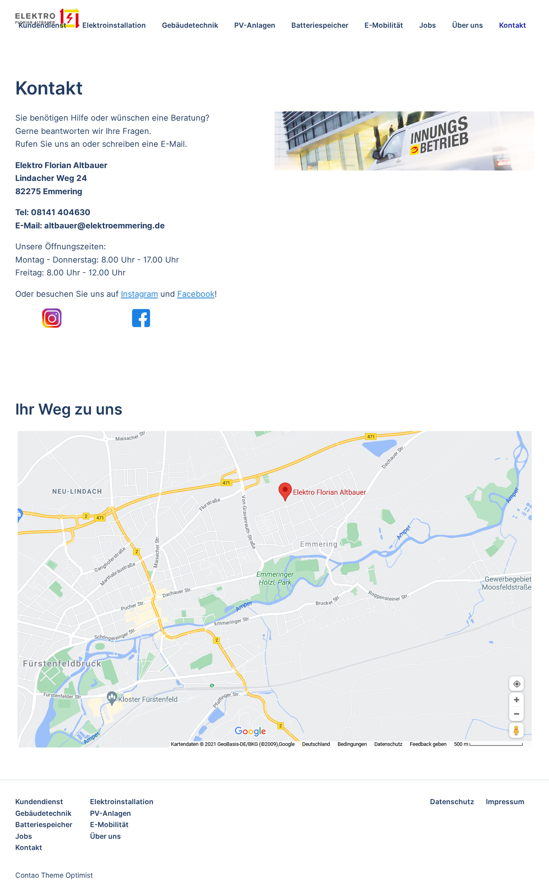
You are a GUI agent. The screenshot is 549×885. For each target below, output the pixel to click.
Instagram (139, 294)
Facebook (196, 294)
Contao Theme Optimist (54, 875)
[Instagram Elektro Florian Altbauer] (52, 318)
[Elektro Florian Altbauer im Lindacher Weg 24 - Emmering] (274, 589)
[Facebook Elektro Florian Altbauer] (141, 318)
